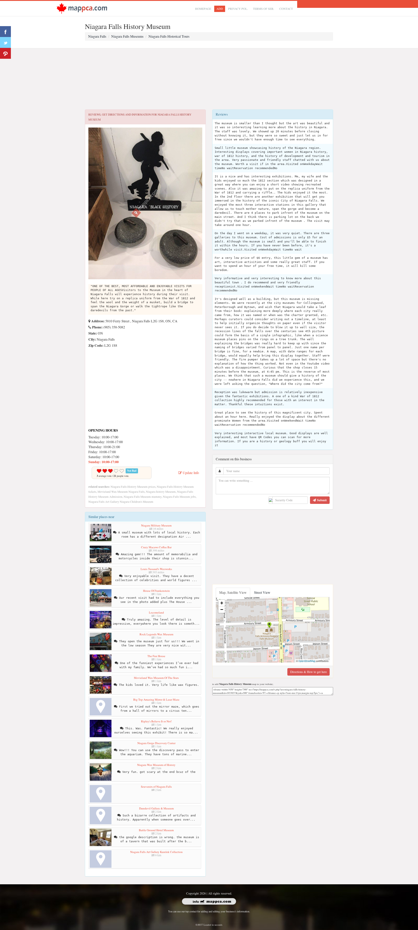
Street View (262, 592)
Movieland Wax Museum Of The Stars (156, 678)
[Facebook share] (5, 31)
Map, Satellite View (233, 592)
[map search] (82, 8)
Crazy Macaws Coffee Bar (156, 547)
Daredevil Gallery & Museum (156, 808)
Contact (286, 9)
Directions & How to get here (308, 672)
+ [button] (221, 603)
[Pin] (5, 53)
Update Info (190, 472)
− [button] (221, 609)
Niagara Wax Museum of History (156, 765)
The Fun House (156, 656)
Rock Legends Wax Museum (156, 634)
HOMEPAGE (203, 9)
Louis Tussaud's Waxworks (156, 569)
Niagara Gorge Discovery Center (156, 743)
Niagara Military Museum (156, 525)
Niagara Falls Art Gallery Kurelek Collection (156, 852)
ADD (219, 9)
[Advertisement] (209, 79)
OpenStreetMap (306, 661)
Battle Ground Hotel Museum (156, 830)
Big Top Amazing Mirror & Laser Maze (156, 699)
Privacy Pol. (238, 9)
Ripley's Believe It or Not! (156, 721)
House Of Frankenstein (156, 591)
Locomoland (156, 612)
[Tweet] (5, 42)
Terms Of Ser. (263, 9)
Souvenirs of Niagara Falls (156, 787)
